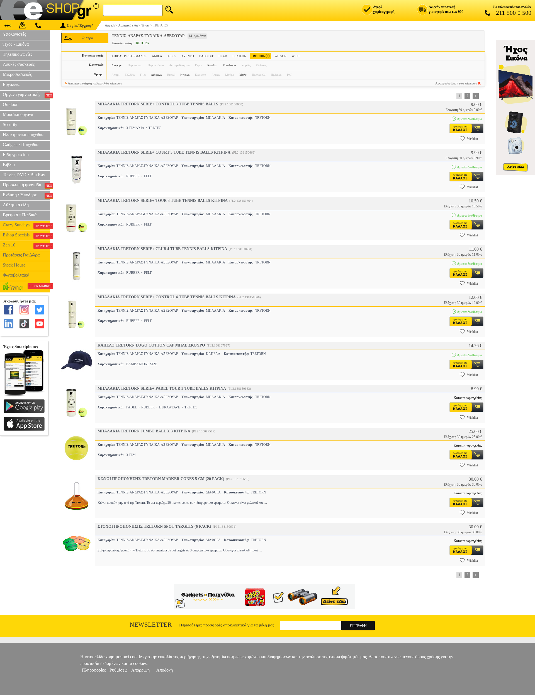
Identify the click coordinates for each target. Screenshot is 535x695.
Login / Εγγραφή (80, 25)
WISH (296, 56)
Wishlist (472, 139)
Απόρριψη (140, 670)
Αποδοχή (164, 670)
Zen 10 (26, 245)
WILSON (280, 56)
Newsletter (151, 624)
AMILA (157, 56)
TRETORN (260, 56)
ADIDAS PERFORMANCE (129, 56)
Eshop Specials (26, 235)
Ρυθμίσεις (118, 670)
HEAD (222, 56)
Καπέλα (212, 65)
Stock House (14, 265)
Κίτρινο (185, 74)
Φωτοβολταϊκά (16, 275)
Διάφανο (156, 74)
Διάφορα (116, 65)
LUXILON (239, 56)
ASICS (171, 56)
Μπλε (243, 74)
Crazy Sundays (26, 224)
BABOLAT (206, 56)
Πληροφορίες (94, 670)
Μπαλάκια (229, 65)
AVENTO (187, 56)
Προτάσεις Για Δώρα (21, 255)
